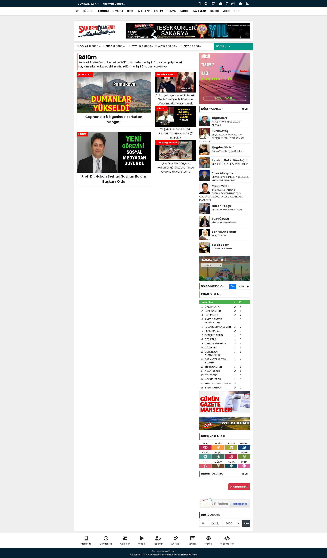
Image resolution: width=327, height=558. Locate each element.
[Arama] (206, 3)
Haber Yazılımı (189, 554)
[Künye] (240, 3)
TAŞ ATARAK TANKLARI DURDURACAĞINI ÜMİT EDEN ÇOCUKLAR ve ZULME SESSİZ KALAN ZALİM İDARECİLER (221, 195)
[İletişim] (213, 3)
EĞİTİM (158, 11)
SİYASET (118, 11)
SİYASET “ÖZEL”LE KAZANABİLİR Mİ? (230, 164)
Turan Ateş (220, 131)
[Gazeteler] (233, 3)
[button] (236, 11)
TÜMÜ (245, 109)
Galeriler (125, 543)
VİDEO (226, 11)
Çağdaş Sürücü (223, 147)
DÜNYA (171, 11)
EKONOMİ (103, 11)
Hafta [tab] (241, 286)
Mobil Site (86, 543)
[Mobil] (199, 3)
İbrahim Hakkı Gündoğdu (230, 160)
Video (141, 543)
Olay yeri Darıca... (114, 3)
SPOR (131, 11)
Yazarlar (158, 543)
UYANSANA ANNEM (222, 248)
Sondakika (106, 543)
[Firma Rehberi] (220, 3)
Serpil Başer (220, 245)
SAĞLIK (184, 11)
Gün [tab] (233, 286)
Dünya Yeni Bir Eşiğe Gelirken (227, 151)
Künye (208, 543)
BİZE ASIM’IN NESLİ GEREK (225, 222)
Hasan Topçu (221, 206)
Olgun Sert (219, 118)
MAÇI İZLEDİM (219, 235)
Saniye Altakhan (224, 232)
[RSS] (247, 3)
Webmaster (227, 543)
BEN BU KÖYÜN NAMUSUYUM (227, 209)
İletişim (193, 543)
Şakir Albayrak (222, 173)
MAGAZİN (144, 11)
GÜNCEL (88, 11)
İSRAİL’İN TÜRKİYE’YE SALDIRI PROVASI (226, 123)
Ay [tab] (247, 286)
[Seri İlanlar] (227, 3)
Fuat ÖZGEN (220, 219)
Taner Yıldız (220, 186)
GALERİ (214, 11)
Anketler (175, 543)
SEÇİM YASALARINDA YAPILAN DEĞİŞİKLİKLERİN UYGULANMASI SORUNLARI (221, 138)
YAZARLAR (199, 11)
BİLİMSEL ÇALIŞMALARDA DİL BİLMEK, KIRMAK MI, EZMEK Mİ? (230, 178)
